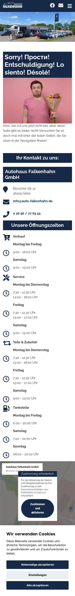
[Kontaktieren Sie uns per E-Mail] (60, 5)
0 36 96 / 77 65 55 (27, 213)
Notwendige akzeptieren (37, 564)
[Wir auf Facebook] (52, 5)
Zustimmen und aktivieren (37, 508)
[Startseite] (12, 4)
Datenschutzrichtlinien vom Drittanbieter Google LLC (34, 491)
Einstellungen (38, 575)
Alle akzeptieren (37, 585)
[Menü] (69, 6)
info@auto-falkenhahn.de (33, 201)
